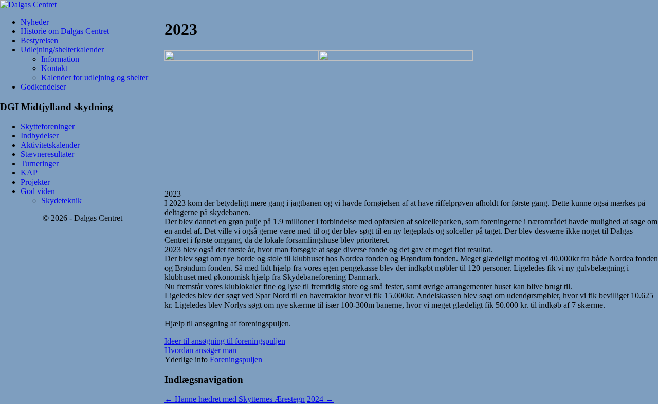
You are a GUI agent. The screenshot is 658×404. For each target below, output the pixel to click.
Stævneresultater (47, 154)
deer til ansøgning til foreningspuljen (226, 341)
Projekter (35, 182)
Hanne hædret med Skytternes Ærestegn (234, 399)
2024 (320, 399)
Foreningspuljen (236, 359)
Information (60, 59)
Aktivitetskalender (50, 144)
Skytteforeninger (48, 126)
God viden (38, 191)
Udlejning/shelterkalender (62, 49)
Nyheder (35, 21)
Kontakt (54, 68)
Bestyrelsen (39, 40)
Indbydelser (40, 135)
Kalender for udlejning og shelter (94, 77)
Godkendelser (43, 86)
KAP (29, 172)
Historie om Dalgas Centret (65, 31)
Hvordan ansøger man (200, 350)
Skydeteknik (61, 200)
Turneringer (40, 163)
